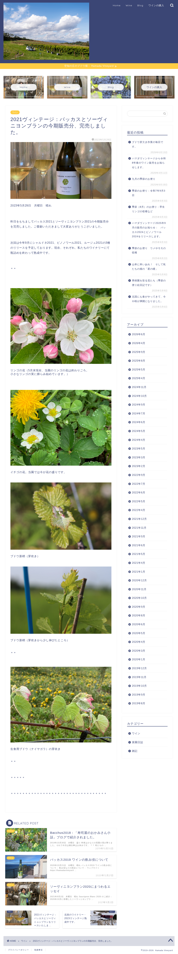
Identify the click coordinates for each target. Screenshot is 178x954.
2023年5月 (138, 448)
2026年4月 (138, 343)
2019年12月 (139, 668)
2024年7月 (138, 413)
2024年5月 (138, 430)
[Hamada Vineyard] (46, 58)
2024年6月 (138, 422)
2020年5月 (138, 633)
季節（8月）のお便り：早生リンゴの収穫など (148, 209)
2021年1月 (138, 571)
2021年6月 (138, 545)
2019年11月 (139, 677)
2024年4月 (138, 439)
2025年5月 (138, 369)
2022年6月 (138, 492)
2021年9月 (138, 536)
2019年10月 (139, 685)
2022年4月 (138, 510)
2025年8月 (138, 360)
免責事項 (38, 950)
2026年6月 (138, 334)
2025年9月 (138, 351)
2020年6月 (138, 624)
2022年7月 (138, 483)
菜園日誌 (137, 742)
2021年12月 (139, 518)
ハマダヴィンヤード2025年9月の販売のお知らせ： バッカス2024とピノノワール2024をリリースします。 (149, 230)
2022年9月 (138, 474)
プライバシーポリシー (18, 950)
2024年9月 (138, 404)
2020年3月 (138, 650)
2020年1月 (138, 659)
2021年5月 (138, 553)
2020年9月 (138, 606)
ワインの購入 (156, 5)
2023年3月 (138, 457)
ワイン (15, 112)
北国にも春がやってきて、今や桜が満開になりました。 (149, 299)
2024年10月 (139, 395)
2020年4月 (138, 641)
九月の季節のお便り (145, 179)
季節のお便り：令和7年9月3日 (148, 193)
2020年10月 (139, 597)
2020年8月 (138, 615)
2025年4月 (138, 378)
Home (116, 5)
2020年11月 (139, 589)
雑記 (134, 750)
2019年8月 (138, 703)
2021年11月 (139, 527)
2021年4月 (138, 562)
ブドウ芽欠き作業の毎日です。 (147, 144)
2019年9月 (138, 694)
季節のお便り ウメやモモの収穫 (149, 250)
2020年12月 (139, 580)
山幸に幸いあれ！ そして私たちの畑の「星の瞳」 (149, 266)
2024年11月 (139, 387)
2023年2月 (138, 466)
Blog (140, 5)
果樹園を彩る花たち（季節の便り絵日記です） (149, 282)
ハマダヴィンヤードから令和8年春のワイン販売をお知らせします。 (149, 163)
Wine (129, 5)
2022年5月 (138, 501)
